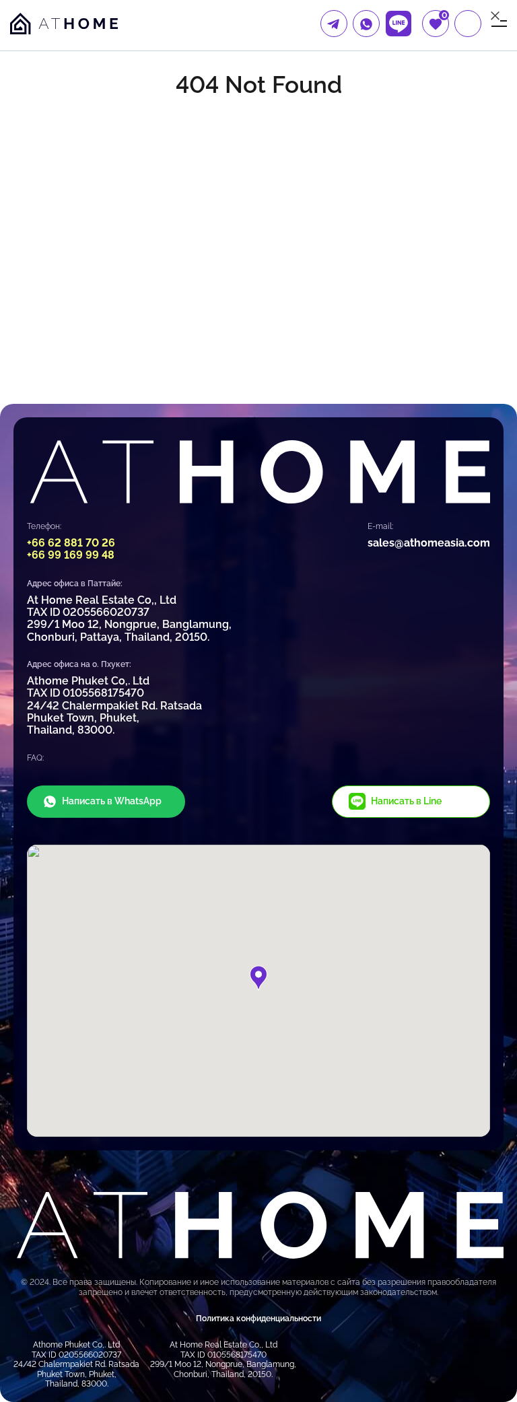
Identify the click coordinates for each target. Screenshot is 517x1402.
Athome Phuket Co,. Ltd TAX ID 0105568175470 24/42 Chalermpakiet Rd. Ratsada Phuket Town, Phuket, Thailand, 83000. (114, 705)
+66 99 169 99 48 (70, 555)
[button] (258, 978)
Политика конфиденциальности (258, 1318)
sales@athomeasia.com (429, 542)
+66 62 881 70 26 (71, 542)
